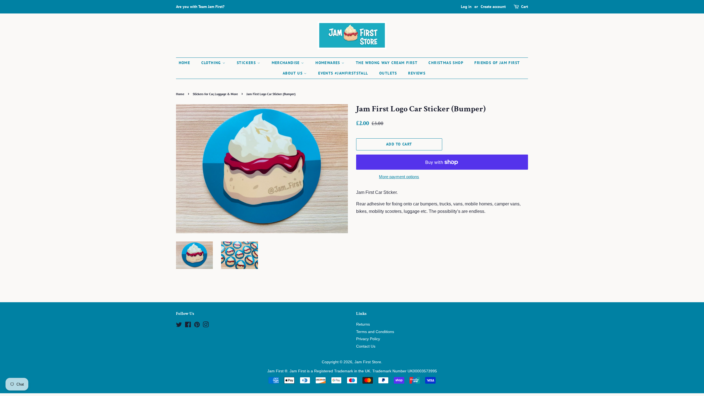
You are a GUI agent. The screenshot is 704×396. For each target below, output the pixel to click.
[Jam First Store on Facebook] (188, 326)
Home (184, 62)
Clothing (212, 62)
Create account (493, 6)
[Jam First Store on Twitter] (179, 326)
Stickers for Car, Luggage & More (215, 94)
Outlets (388, 73)
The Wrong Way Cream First (386, 62)
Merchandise (286, 62)
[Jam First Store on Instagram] (206, 326)
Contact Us (365, 346)
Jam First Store (367, 362)
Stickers (247, 62)
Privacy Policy (368, 339)
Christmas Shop (445, 62)
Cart (524, 6)
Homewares (328, 62)
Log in (466, 6)
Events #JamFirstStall (343, 73)
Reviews (416, 73)
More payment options (399, 176)
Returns (363, 324)
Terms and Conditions (375, 332)
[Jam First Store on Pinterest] (197, 326)
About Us (293, 73)
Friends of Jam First (497, 62)
